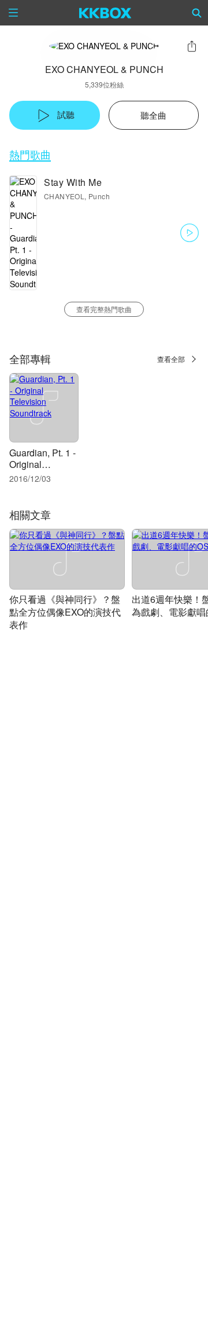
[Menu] (13, 13)
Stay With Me (73, 182)
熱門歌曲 (30, 154)
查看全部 (171, 359)
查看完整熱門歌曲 (104, 309)
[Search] (197, 13)
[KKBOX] (105, 12)
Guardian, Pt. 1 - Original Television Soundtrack (42, 470)
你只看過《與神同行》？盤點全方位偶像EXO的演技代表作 (65, 611)
